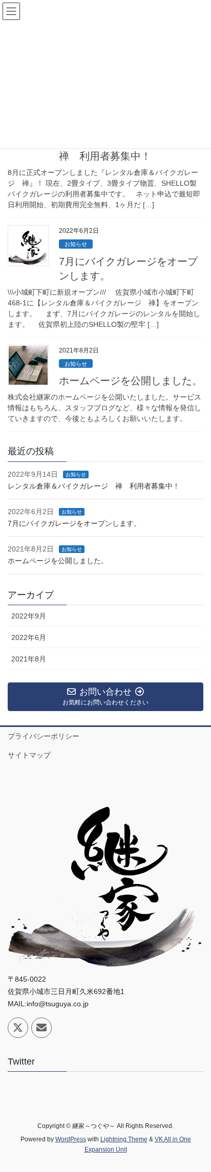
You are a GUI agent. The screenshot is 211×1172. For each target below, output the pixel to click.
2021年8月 (28, 659)
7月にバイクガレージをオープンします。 (74, 523)
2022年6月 (28, 637)
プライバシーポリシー (43, 736)
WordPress (70, 1139)
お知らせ (76, 244)
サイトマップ (29, 755)
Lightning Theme (123, 1139)
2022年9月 (28, 616)
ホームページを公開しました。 (130, 380)
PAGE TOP (195, 1127)
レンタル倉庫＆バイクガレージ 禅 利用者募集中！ (94, 486)
